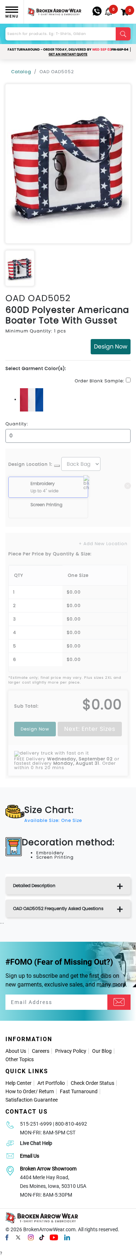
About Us (15, 1051)
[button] (108, 12)
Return (46, 1091)
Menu (11, 16)
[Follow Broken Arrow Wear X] (18, 1237)
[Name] (119, 1002)
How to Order (20, 1091)
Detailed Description (34, 885)
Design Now (110, 346)
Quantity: (16, 424)
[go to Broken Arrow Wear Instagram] (31, 1237)
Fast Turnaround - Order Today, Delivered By (68, 49)
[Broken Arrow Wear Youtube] (54, 1237)
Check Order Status (92, 1083)
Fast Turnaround (79, 1091)
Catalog (21, 71)
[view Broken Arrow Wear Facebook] (6, 1237)
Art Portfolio (51, 1083)
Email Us (29, 1156)
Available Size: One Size (53, 820)
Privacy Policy (70, 1051)
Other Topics (19, 1059)
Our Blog (102, 1051)
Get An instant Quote (68, 54)
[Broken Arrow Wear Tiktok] (42, 1237)
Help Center (18, 1083)
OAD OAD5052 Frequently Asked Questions (58, 908)
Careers (40, 1051)
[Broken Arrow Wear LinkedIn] (67, 1237)
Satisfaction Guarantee (31, 1100)
